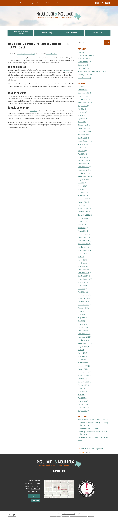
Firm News (82, 65)
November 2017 (83, 376)
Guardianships (83, 68)
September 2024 (84, 141)
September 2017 (83, 382)
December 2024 (83, 131)
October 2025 (83, 99)
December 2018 (83, 334)
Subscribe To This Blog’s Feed (92, 449)
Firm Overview (21, 3)
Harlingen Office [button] (34, 496)
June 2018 (81, 353)
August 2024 (82, 144)
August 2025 (82, 106)
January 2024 (82, 164)
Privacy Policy (65, 516)
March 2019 (82, 324)
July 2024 (81, 147)
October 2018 (82, 340)
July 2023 (81, 183)
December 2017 (83, 372)
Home (10, 3)
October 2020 (83, 276)
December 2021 (83, 241)
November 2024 (83, 135)
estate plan (66, 70)
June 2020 (81, 289)
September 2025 (84, 103)
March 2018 (82, 363)
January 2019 (82, 331)
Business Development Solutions (78, 516)
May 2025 (81, 115)
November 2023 (83, 170)
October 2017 (82, 379)
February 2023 (83, 199)
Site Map (58, 516)
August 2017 (82, 385)
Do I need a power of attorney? (89, 428)
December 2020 (83, 273)
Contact (39, 3)
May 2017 (81, 395)
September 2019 (83, 305)
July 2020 (81, 286)
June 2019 (81, 314)
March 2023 (82, 196)
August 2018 (82, 347)
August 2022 (82, 218)
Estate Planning (51, 54)
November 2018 (83, 337)
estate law (33, 111)
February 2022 (83, 234)
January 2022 (82, 237)
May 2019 (81, 318)
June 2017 (81, 392)
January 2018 (82, 369)
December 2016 (83, 408)
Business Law (83, 59)
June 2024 (81, 151)
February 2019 (83, 327)
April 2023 (81, 193)
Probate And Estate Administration (90, 71)
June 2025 (81, 112)
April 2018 (81, 359)
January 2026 (82, 90)
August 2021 (82, 253)
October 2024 (83, 138)
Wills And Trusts (84, 78)
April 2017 (81, 398)
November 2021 (83, 244)
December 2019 (83, 295)
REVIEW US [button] (35, 501)
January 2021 (82, 270)
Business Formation (85, 55)
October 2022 (83, 212)
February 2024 (83, 160)
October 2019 (82, 302)
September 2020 (84, 279)
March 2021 (82, 266)
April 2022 (81, 228)
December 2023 (83, 167)
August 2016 (82, 411)
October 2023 (83, 173)
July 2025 (81, 109)
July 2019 (81, 311)
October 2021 (82, 247)
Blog (31, 3)
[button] (116, 506)
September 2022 (84, 215)
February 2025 (83, 125)
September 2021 (83, 250)
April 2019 (81, 321)
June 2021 (81, 260)
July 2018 (81, 350)
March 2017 (82, 401)
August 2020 (82, 282)
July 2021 (81, 257)
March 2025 (82, 122)
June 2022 (81, 225)
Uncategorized (83, 75)
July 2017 (81, 388)
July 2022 (81, 221)
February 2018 (83, 366)
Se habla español (52, 3)
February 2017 (83, 404)
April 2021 (81, 263)
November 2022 (83, 209)
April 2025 (81, 119)
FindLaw (91, 516)
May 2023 (81, 189)
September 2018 (83, 343)
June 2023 (81, 186)
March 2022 (82, 231)
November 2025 (83, 96)
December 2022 (83, 205)
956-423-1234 (102, 3)
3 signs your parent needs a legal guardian (93, 420)
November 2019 (83, 298)
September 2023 (84, 176)
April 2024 (81, 154)
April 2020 (82, 292)
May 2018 (81, 356)
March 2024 (82, 157)
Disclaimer (53, 516)
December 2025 (83, 93)
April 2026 (81, 87)
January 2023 (82, 202)
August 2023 (82, 180)
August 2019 (82, 308)
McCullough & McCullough (26, 54)
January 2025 (82, 128)
